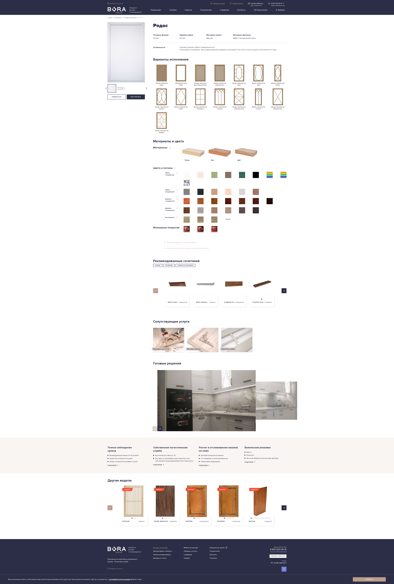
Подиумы (169, 265)
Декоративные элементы (162, 551)
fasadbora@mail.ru (257, 3)
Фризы (157, 265)
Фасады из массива (130, 17)
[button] (146, 88)
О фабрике (224, 10)
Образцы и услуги (190, 551)
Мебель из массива (191, 548)
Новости (188, 10)
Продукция (155, 10)
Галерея (173, 10)
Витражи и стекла (159, 558)
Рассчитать (136, 97)
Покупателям (206, 10)
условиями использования (120, 579)
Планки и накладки (185, 265)
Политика (213, 558)
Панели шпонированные (162, 555)
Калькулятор (262, 10)
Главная (110, 17)
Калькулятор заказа (217, 548)
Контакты (241, 10)
